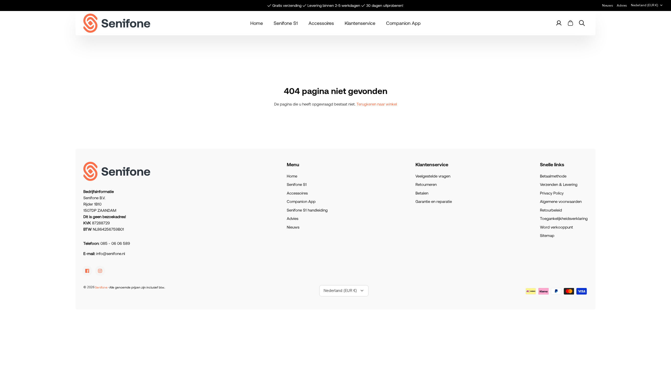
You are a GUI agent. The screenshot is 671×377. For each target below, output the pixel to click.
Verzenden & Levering (558, 184)
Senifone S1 (286, 23)
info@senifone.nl (110, 253)
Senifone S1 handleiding (307, 210)
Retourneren (426, 184)
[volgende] (458, 5)
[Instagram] (100, 271)
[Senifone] (116, 23)
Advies (622, 5)
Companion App (403, 23)
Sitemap (547, 235)
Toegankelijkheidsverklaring (564, 218)
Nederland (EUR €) (644, 5)
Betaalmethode (553, 176)
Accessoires (321, 23)
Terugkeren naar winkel (376, 104)
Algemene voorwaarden (561, 201)
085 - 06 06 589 (115, 243)
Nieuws (607, 5)
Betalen (421, 193)
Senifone (101, 287)
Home (256, 23)
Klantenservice (360, 23)
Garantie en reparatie (433, 201)
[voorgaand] (213, 5)
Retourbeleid (551, 210)
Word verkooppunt (556, 227)
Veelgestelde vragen (432, 176)
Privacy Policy (552, 193)
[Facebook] (87, 271)
